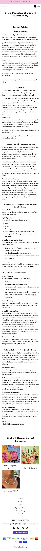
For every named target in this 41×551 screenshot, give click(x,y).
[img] (14, 528)
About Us (20, 499)
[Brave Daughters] (6, 6)
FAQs (20, 505)
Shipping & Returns (20, 508)
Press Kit (20, 514)
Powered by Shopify (20, 547)
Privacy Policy (20, 511)
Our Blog (20, 502)
